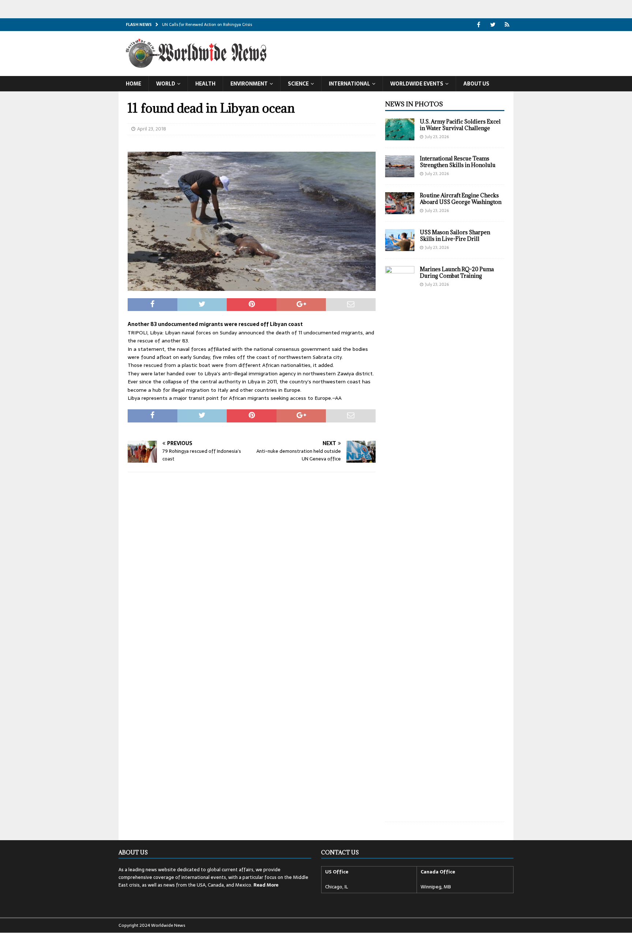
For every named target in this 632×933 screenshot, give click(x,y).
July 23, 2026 (437, 136)
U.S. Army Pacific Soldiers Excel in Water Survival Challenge (460, 125)
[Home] (507, 24)
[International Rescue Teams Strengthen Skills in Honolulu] (399, 166)
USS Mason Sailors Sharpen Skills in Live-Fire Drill (455, 235)
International (349, 84)
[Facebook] (478, 24)
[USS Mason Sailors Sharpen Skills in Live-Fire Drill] (399, 240)
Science (298, 84)
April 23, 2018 (151, 129)
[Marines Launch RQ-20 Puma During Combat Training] (399, 540)
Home (133, 84)
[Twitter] (492, 24)
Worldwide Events (416, 84)
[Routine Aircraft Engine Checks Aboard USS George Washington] (399, 203)
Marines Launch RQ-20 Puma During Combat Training (457, 272)
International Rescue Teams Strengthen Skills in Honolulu (458, 161)
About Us (476, 84)
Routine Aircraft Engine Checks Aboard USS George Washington (460, 198)
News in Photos (414, 104)
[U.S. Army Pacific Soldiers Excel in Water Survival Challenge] (399, 129)
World (165, 84)
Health (205, 84)
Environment (249, 84)
